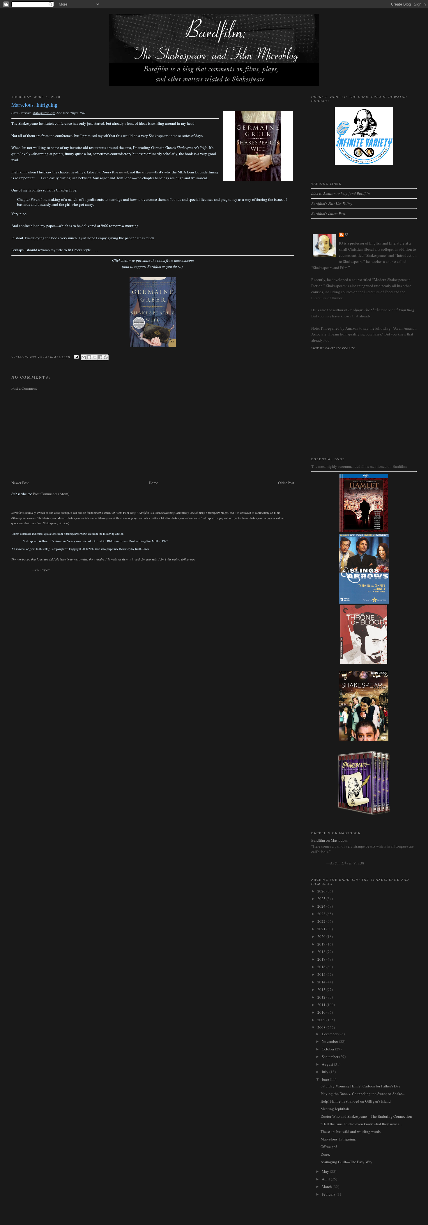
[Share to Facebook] (100, 357)
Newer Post (20, 482)
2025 (321, 898)
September (330, 1056)
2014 (321, 982)
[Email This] (83, 357)
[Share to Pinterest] (106, 357)
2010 (321, 1012)
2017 (321, 959)
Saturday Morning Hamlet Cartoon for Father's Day (360, 1086)
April (326, 1179)
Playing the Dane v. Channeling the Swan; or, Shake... (363, 1093)
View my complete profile (333, 348)
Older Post (286, 482)
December (330, 1033)
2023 (321, 913)
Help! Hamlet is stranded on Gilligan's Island (356, 1101)
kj (347, 234)
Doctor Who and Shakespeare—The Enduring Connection (366, 1116)
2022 (321, 921)
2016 (321, 966)
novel (123, 172)
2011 (321, 1004)
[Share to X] (95, 357)
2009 (321, 1019)
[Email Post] (76, 356)
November (330, 1041)
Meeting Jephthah (335, 1108)
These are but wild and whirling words (351, 1131)
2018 (321, 951)
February (329, 1194)
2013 (321, 989)
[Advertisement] (152, 435)
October (328, 1049)
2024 (321, 906)
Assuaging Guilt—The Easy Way (346, 1161)
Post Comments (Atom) (51, 493)
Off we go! (329, 1146)
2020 (321, 936)
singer (146, 172)
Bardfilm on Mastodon (329, 840)
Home (153, 482)
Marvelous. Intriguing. (338, 1139)
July (325, 1071)
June (326, 1079)
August (328, 1064)
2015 (321, 974)
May (326, 1171)
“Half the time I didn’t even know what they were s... (361, 1123)
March (327, 1186)
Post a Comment (24, 388)
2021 (321, 929)
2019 (321, 944)
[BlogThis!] (89, 357)
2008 (321, 1027)
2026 (321, 891)
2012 (321, 997)
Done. (325, 1154)
